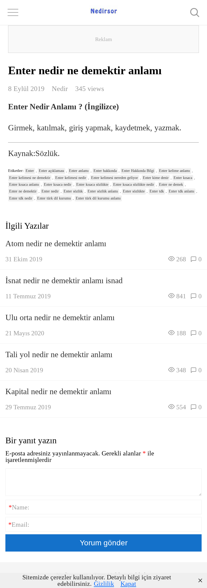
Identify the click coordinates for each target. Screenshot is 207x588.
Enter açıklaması (51, 171)
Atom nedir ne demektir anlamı (55, 243)
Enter (30, 171)
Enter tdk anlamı (181, 191)
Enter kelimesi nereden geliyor (114, 178)
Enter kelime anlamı (174, 171)
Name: (19, 507)
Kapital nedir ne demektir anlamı (58, 391)
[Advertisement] (103, 39)
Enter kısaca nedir (57, 185)
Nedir (60, 89)
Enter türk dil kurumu (54, 198)
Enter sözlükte (134, 191)
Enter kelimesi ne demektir (29, 178)
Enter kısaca (183, 178)
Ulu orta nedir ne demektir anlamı (60, 317)
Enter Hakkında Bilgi (138, 171)
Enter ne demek (171, 185)
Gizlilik (104, 583)
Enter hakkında (105, 171)
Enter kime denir (156, 178)
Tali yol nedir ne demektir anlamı (58, 354)
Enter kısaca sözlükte (92, 185)
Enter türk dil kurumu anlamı (98, 198)
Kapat (128, 583)
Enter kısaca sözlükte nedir (133, 185)
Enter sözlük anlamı (103, 191)
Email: (18, 524)
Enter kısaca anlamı (24, 185)
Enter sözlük (73, 191)
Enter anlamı (79, 171)
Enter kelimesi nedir (70, 178)
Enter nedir (50, 191)
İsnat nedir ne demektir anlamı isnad (64, 280)
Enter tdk (157, 191)
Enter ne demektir (23, 191)
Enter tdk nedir (20, 198)
